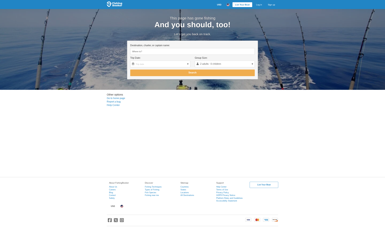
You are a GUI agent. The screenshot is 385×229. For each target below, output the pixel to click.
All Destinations (187, 195)
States (183, 190)
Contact (112, 195)
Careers (112, 190)
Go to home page (116, 98)
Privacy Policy (222, 192)
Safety (112, 198)
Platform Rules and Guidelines (229, 198)
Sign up (271, 4)
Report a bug (114, 101)
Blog (111, 192)
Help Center (113, 105)
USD (219, 4)
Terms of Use (222, 190)
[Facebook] (110, 221)
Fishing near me (152, 195)
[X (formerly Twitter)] (116, 221)
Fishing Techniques (153, 187)
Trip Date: (135, 58)
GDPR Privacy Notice (225, 195)
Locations (184, 192)
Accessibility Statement (226, 201)
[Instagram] (122, 221)
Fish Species (150, 192)
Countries (184, 187)
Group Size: (201, 58)
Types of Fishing (152, 190)
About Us (113, 187)
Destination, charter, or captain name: (150, 45)
